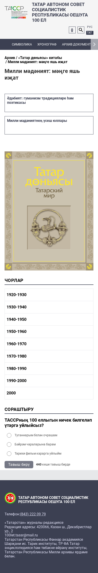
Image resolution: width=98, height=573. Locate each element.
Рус (90, 27)
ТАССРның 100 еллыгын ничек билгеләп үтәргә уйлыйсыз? (48, 423)
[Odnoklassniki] (72, 30)
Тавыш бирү (19, 464)
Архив (10, 58)
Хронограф (47, 44)
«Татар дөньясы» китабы (40, 58)
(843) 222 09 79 (33, 514)
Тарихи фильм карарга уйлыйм (38, 453)
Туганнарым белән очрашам (36, 435)
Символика (22, 44)
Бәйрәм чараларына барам (35, 444)
